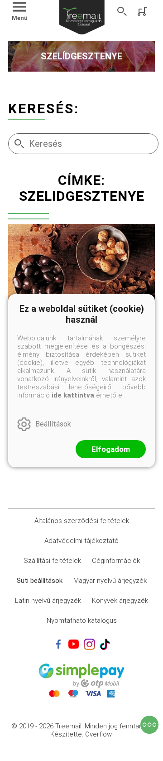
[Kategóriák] (149, 725)
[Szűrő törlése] (81, 218)
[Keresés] (122, 11)
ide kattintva (73, 395)
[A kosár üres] (143, 11)
